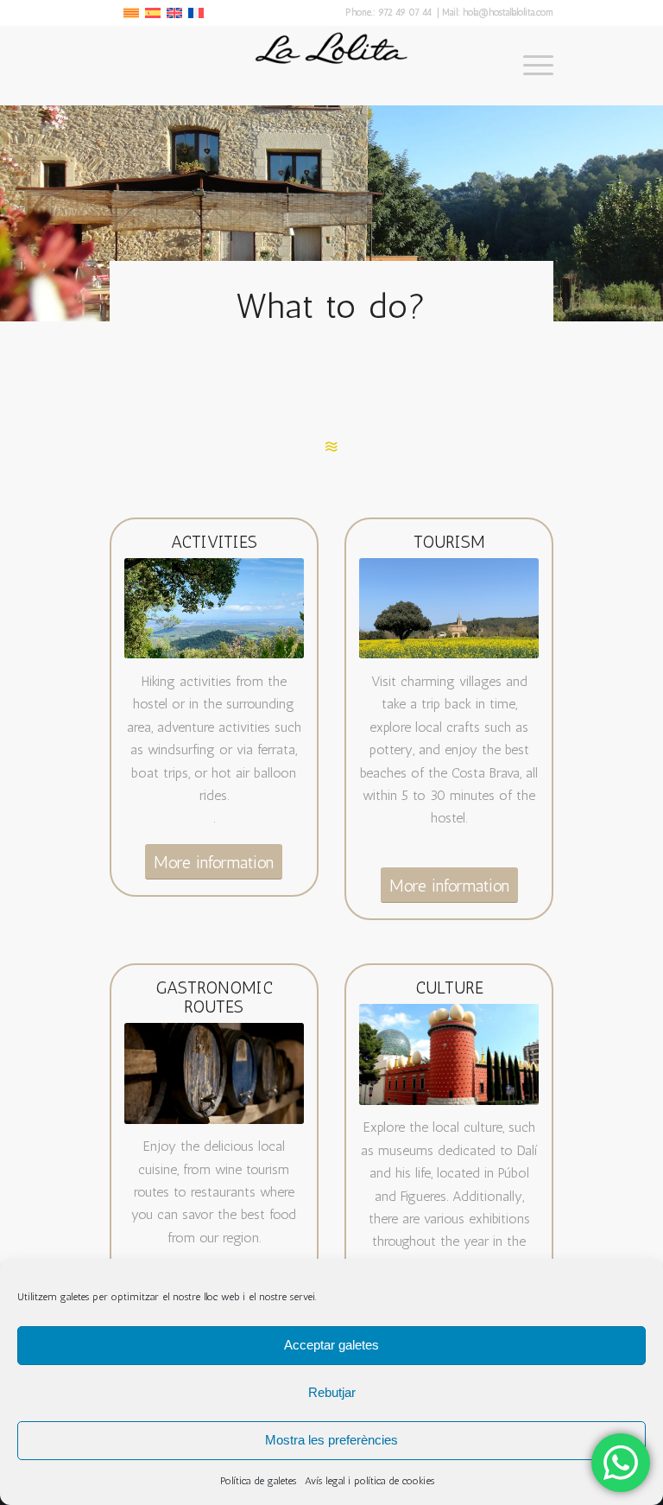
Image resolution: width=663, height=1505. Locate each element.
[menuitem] (529, 66)
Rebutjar (332, 1392)
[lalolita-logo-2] (331, 66)
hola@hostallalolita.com (508, 12)
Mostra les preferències (331, 1439)
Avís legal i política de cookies (369, 1481)
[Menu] (529, 66)
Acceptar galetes (331, 1344)
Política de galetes (258, 1481)
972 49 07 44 (406, 12)
